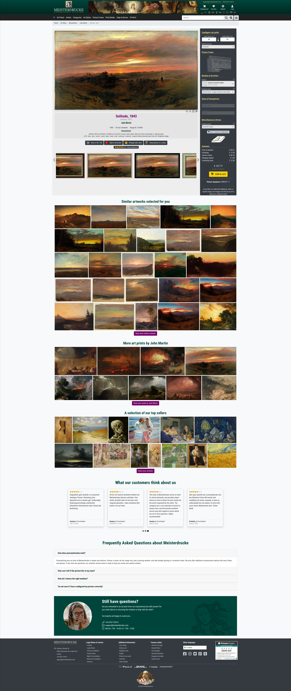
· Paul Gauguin (155, 651)
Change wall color (134, 143)
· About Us (89, 662)
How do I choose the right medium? (73, 578)
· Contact (89, 645)
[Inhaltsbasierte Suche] (231, 17)
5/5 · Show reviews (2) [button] (131, 147)
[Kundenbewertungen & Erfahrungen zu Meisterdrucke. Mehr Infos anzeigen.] (226, 650)
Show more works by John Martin (145, 403)
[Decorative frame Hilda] (173, 165)
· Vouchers (122, 659)
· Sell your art (123, 648)
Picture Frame (98, 17)
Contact (133, 17)
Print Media (110, 17)
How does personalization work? (71, 553)
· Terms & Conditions (92, 651)
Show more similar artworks (145, 333)
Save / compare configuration (219, 132)
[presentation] (54, 160)
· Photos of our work (125, 656)
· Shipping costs (123, 651)
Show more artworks (145, 471)
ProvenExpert (78, 521)
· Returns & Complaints (93, 659)
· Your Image (123, 645)
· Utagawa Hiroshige (157, 656)
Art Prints (60, 17)
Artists (68, 17)
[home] (54, 17)
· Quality (121, 653)
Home (56, 23)
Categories (77, 17)
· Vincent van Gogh (157, 645)
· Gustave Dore (155, 659)
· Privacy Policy (91, 653)
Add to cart (219, 174)
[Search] (226, 17)
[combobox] (218, 46)
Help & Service (122, 17)
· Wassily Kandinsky (157, 653)
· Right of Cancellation (93, 656)
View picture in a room (157, 143)
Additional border (207, 44)
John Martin (83, 23)
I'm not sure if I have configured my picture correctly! (80, 586)
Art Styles (87, 17)
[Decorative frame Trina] (78, 165)
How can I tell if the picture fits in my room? (76, 570)
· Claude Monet (155, 648)
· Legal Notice (90, 648)
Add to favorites (114, 143)
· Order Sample (123, 662)
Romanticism (73, 23)
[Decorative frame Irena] (126, 165)
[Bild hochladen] (236, 17)
